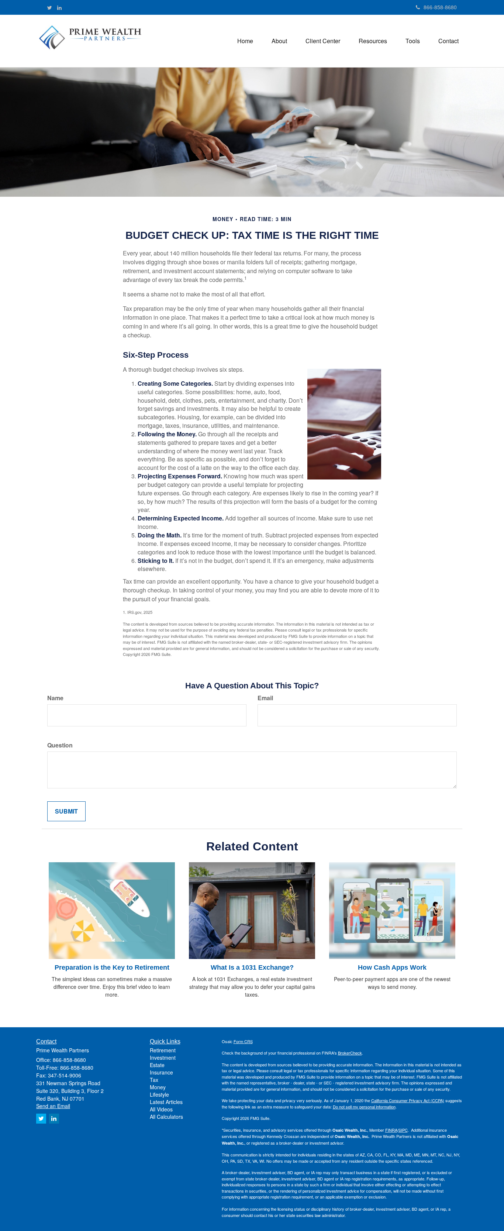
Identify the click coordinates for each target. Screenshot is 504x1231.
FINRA (391, 1130)
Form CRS (243, 1041)
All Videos (161, 1109)
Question (60, 745)
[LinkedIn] (59, 7)
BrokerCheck (350, 1053)
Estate (157, 1065)
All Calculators (166, 1116)
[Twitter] (49, 7)
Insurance (161, 1072)
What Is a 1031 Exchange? (252, 967)
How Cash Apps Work (392, 967)
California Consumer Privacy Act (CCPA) (407, 1100)
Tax (154, 1079)
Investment (163, 1057)
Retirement (163, 1050)
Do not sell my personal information (364, 1107)
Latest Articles (166, 1102)
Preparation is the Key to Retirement (112, 967)
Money (158, 1087)
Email (265, 698)
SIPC (403, 1130)
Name (55, 698)
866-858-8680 (440, 7)
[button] (279, 40)
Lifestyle (159, 1094)
